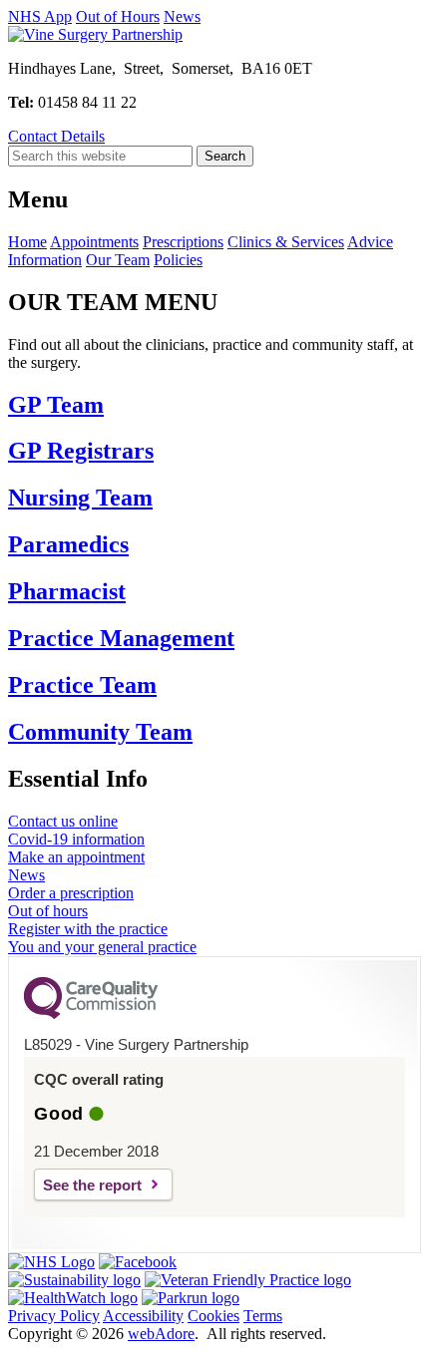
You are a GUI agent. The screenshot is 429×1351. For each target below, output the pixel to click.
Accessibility (143, 1315)
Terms (262, 1315)
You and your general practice (102, 946)
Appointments (94, 241)
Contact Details (56, 136)
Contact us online (63, 821)
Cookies (213, 1315)
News (182, 16)
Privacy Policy (54, 1315)
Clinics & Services (285, 241)
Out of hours (48, 910)
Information (45, 259)
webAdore (161, 1333)
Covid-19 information (76, 839)
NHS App (40, 16)
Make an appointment (76, 856)
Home (27, 241)
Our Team (118, 259)
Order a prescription (71, 892)
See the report (92, 1185)
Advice (370, 241)
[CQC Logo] (91, 1014)
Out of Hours (118, 16)
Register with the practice (88, 928)
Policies (178, 259)
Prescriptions (183, 241)
